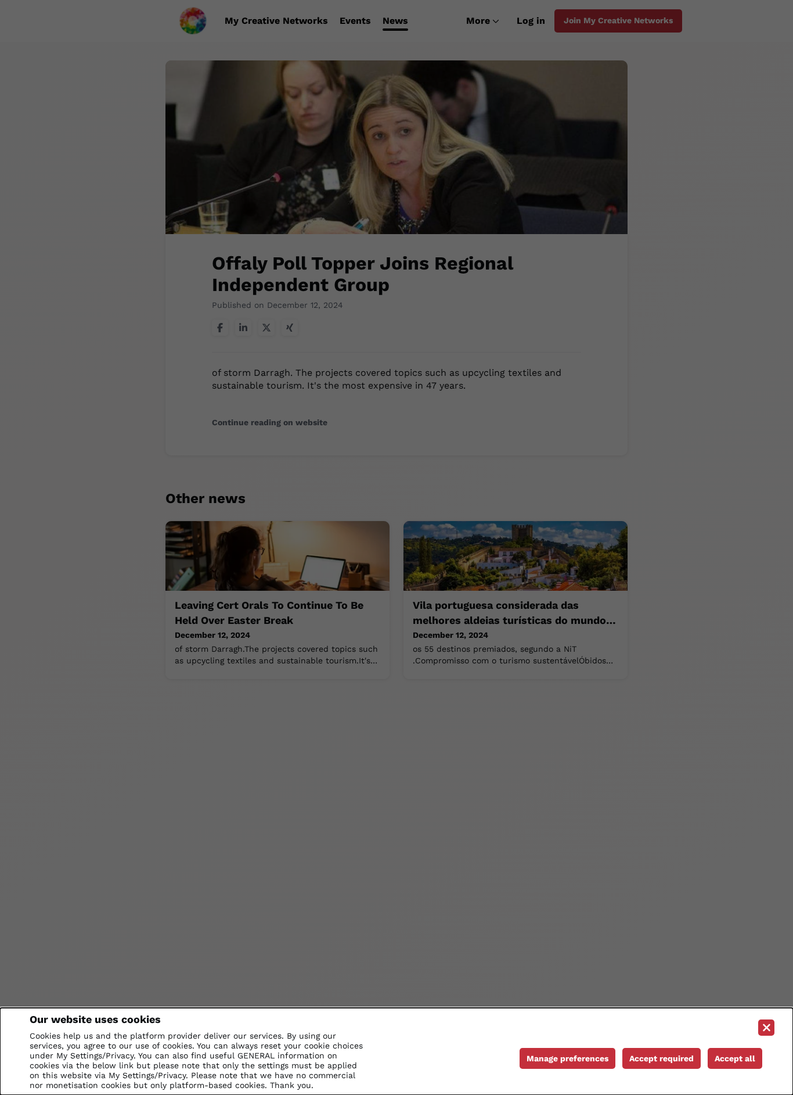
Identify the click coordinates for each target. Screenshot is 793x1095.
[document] (396, 1051)
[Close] (766, 1027)
